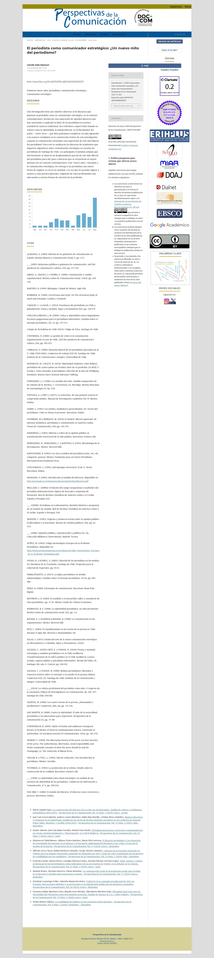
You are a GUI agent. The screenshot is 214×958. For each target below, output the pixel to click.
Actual (77, 34)
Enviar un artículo (169, 41)
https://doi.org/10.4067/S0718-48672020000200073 (58, 81)
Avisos (104, 34)
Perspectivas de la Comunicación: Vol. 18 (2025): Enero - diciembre (65, 887)
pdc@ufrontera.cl (107, 941)
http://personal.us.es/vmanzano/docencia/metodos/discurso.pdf (57, 481)
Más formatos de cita (123, 106)
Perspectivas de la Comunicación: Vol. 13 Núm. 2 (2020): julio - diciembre (103, 856)
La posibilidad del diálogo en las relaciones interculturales (84, 901)
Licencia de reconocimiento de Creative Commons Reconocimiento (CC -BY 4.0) (127, 204)
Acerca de (118, 34)
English (169, 65)
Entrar (188, 6)
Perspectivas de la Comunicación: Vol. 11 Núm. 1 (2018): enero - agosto (93, 812)
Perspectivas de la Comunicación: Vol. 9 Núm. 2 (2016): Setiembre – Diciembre (82, 903)
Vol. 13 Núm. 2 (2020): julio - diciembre (67, 40)
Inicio (30, 40)
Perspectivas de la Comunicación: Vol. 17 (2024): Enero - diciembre (86, 846)
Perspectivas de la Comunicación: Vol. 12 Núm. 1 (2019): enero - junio (66, 866)
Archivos (90, 34)
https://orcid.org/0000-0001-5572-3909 (41, 71)
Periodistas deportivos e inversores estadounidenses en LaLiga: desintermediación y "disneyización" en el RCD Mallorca (88, 831)
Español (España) (169, 69)
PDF (146, 66)
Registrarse (176, 6)
